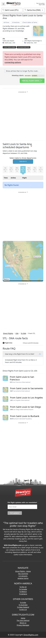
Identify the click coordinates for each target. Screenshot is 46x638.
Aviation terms (23, 578)
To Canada (23, 589)
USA (16, 333)
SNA (25, 39)
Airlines (6, 22)
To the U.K (23, 609)
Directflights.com (31, 635)
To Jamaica (23, 594)
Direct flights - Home (23, 571)
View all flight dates (31, 81)
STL (4, 39)
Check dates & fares (29, 22)
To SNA (23, 333)
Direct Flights (8, 333)
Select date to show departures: (23, 158)
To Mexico (23, 592)
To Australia (23, 605)
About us (23, 623)
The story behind (23, 620)
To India (23, 602)
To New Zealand (23, 607)
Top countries (23, 574)
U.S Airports (23, 576)
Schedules (16, 22)
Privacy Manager (23, 625)
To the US (23, 587)
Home (23, 618)
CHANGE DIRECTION (24, 47)
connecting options (13, 62)
